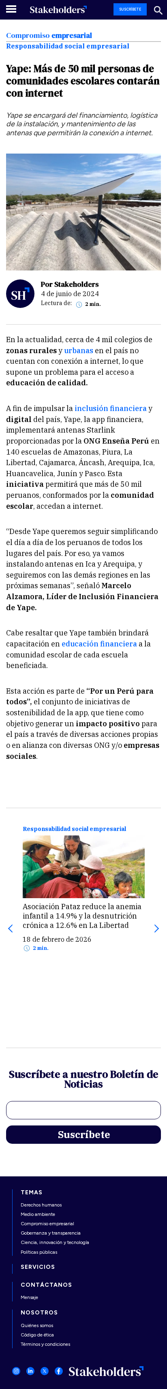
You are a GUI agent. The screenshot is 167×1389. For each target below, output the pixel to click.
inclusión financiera (110, 408)
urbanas (79, 350)
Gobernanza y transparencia (51, 1233)
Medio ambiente (38, 1214)
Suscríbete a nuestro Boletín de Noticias (83, 1080)
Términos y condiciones (45, 1344)
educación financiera (99, 643)
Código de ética (37, 1335)
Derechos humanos (41, 1205)
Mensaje (29, 1297)
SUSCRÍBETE (130, 9)
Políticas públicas (39, 1252)
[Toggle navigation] (11, 8)
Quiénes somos (37, 1325)
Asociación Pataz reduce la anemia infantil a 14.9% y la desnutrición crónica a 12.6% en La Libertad (82, 916)
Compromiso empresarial (47, 1223)
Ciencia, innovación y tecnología (55, 1242)
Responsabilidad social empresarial (74, 829)
